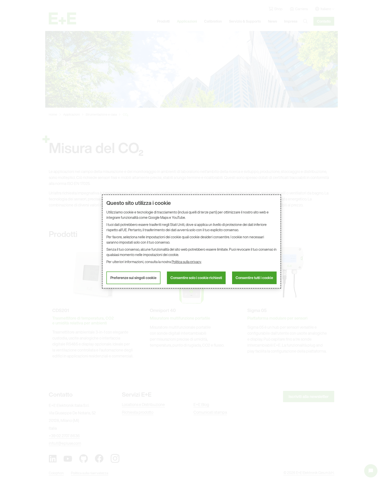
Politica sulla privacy (186, 261)
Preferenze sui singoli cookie (133, 277)
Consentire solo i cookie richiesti (196, 277)
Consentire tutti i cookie (254, 277)
